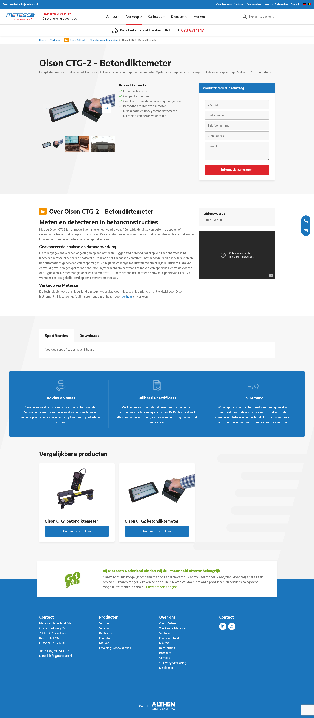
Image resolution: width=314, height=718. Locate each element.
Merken (199, 16)
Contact (295, 4)
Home (42, 39)
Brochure (165, 653)
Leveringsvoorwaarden (115, 648)
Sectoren (239, 4)
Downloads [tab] (89, 335)
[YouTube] (231, 626)
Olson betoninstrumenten (104, 39)
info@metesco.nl (60, 656)
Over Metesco (224, 4)
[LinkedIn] (222, 626)
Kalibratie (155, 16)
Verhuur (112, 16)
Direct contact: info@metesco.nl (20, 4)
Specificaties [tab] (56, 335)
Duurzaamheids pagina (161, 587)
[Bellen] (306, 220)
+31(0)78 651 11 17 (57, 651)
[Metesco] (20, 16)
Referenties (281, 4)
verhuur (127, 296)
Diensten (178, 16)
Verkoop (133, 16)
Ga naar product (75, 531)
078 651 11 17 (60, 14)
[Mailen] (306, 230)
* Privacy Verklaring (172, 663)
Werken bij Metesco (172, 628)
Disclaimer (166, 668)
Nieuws (269, 4)
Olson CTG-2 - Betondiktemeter (140, 39)
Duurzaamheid (254, 4)
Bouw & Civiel (77, 39)
